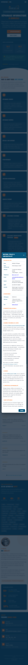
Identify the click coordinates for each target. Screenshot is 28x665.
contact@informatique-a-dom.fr (10, 364)
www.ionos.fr (15, 304)
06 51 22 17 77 (15, 274)
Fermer (21, 410)
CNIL (4, 367)
